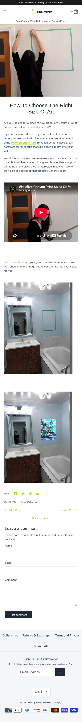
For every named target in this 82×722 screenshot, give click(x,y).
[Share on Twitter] (22, 493)
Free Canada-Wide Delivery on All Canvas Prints (41, 21)
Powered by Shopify (52, 702)
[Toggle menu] (5, 11)
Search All (41, 646)
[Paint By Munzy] (41, 11)
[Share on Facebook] (15, 493)
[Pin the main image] (30, 493)
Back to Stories (41, 518)
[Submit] (60, 672)
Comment (11, 579)
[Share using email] (37, 493)
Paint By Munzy (35, 702)
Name (8, 545)
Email (8, 562)
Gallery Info (10, 635)
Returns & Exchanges (37, 635)
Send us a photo (14, 262)
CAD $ (38, 691)
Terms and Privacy (67, 635)
